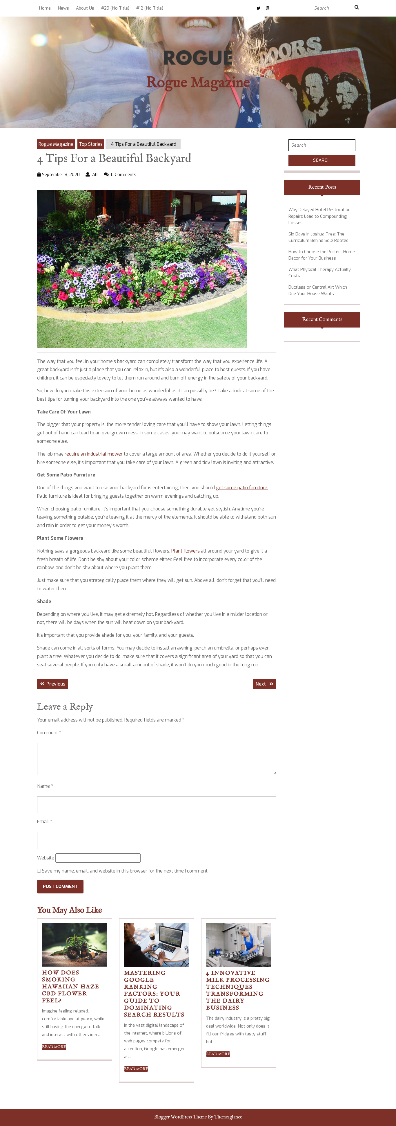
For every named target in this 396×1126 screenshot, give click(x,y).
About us (85, 8)
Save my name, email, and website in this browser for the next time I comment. (125, 871)
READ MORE (54, 1047)
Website (45, 858)
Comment (49, 733)
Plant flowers (185, 551)
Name (45, 786)
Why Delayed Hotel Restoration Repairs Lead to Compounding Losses (319, 216)
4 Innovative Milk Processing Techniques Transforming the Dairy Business (238, 990)
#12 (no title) (149, 8)
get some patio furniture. (242, 488)
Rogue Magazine (198, 83)
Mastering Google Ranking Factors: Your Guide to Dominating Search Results (154, 994)
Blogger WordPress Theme (180, 1117)
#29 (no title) (115, 8)
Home (45, 8)
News (63, 8)
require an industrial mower (94, 454)
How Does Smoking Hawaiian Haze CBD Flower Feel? (70, 986)
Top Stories (91, 144)
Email (44, 822)
